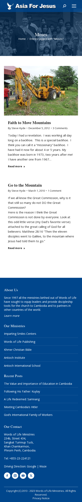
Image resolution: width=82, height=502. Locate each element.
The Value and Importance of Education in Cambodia (38, 383)
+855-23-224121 (20, 458)
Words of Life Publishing (19, 342)
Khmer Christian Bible (18, 350)
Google (31, 466)
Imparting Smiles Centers (20, 334)
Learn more (11, 316)
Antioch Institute (14, 358)
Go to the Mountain (25, 185)
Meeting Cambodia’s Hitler (21, 407)
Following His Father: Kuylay (22, 391)
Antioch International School (22, 366)
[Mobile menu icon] (74, 6)
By (16, 128)
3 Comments (60, 128)
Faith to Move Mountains (29, 123)
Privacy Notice (41, 498)
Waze (43, 466)
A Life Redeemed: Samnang (22, 399)
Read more (15, 166)
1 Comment (54, 190)
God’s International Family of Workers (28, 415)
